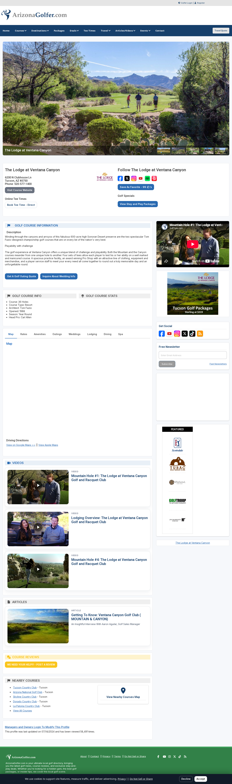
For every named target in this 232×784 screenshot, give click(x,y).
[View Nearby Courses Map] (123, 694)
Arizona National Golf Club (27, 692)
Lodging (92, 334)
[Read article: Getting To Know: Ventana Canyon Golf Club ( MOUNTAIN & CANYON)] (38, 626)
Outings (57, 334)
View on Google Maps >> (20, 445)
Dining (107, 334)
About (83, 756)
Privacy (106, 756)
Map (11, 334)
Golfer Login (186, 3)
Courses (19, 30)
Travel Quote (221, 30)
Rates (23, 334)
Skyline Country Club (25, 696)
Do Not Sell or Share (135, 756)
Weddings (75, 334)
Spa (120, 334)
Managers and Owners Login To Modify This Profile (37, 727)
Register (201, 3)
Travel (104, 30)
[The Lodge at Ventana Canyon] (164, 153)
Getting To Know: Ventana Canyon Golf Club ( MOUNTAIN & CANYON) (106, 617)
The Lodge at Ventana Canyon (192, 542)
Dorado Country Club (25, 701)
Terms (117, 756)
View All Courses (22, 710)
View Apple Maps (48, 445)
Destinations (38, 30)
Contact (94, 756)
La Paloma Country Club (26, 706)
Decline (186, 778)
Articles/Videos (124, 30)
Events (144, 30)
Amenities (40, 334)
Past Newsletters (218, 364)
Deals (73, 30)
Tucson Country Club (25, 687)
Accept (201, 778)
